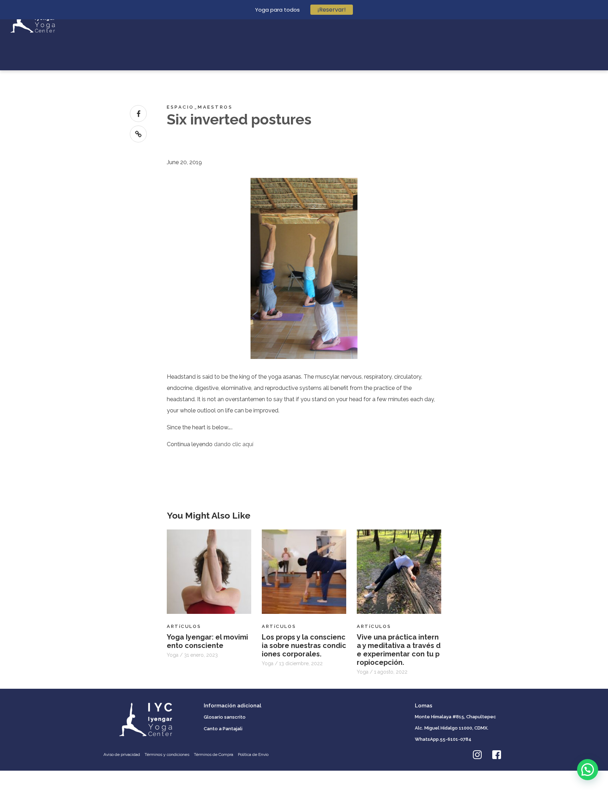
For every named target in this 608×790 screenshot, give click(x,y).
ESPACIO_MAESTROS (200, 107)
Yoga (173, 655)
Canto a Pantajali (223, 728)
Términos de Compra (213, 754)
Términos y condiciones (167, 754)
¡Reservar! (331, 10)
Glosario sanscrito (225, 717)
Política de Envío (253, 754)
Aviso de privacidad (121, 754)
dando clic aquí (233, 444)
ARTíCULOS (184, 626)
